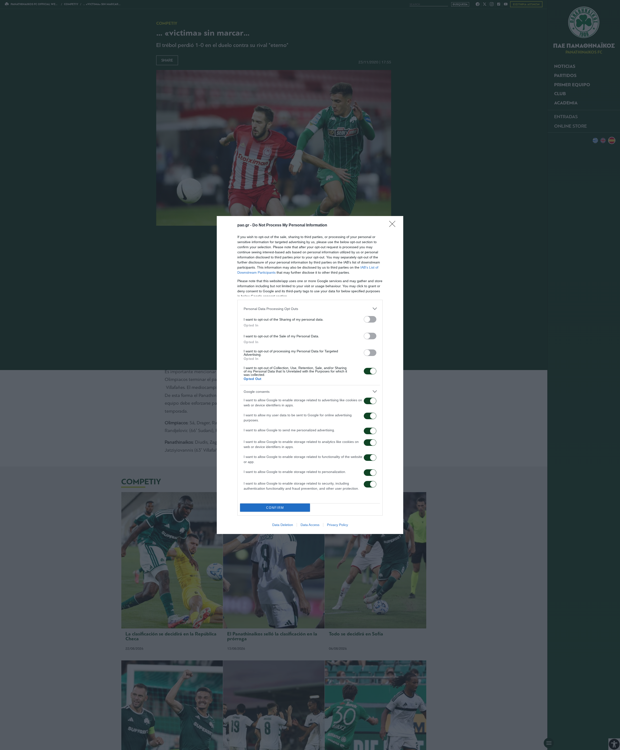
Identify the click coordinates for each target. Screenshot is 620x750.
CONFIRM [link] (275, 508)
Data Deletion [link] (282, 525)
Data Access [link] (310, 525)
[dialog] (310, 375)
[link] (393, 225)
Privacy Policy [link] (337, 525)
